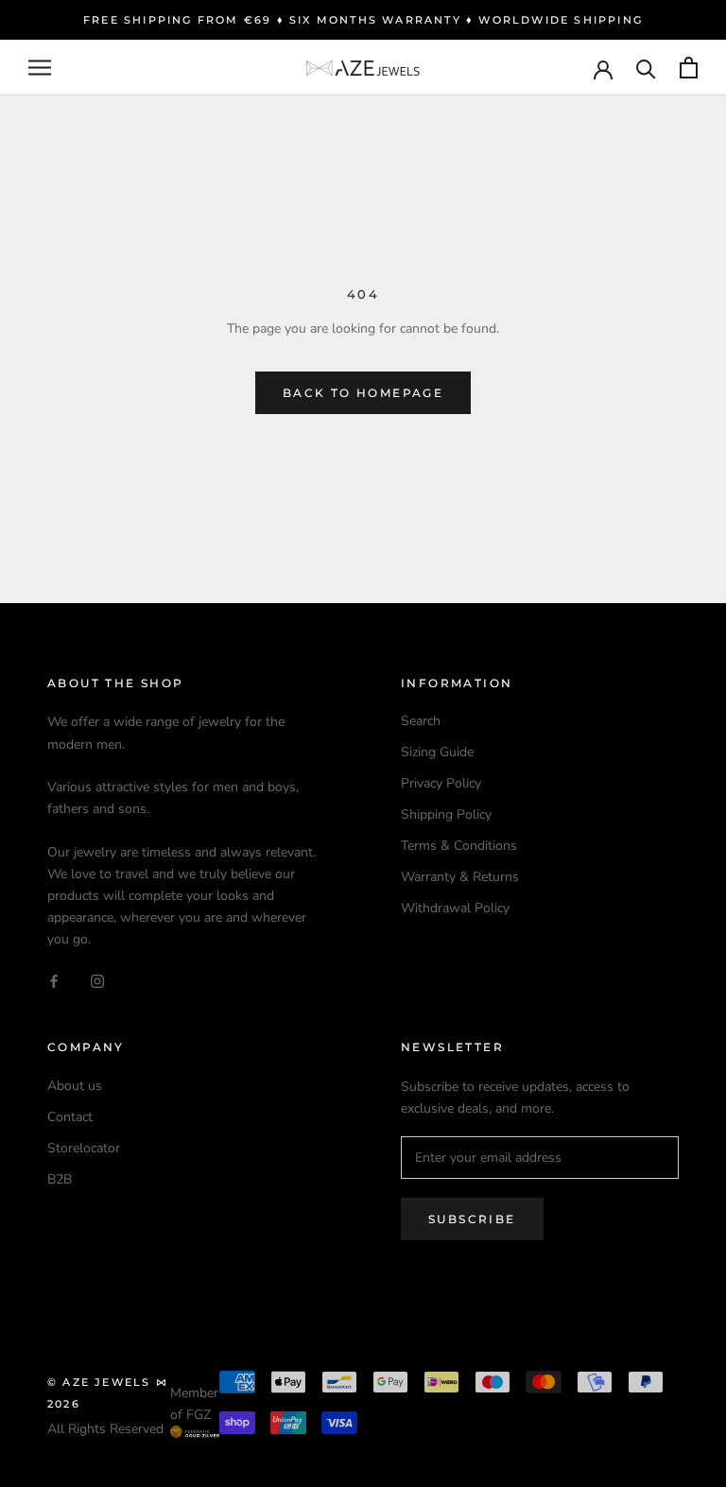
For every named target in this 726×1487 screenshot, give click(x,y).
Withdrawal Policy (455, 908)
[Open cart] (689, 67)
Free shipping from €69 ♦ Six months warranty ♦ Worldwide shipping (363, 19)
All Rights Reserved (105, 1429)
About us (74, 1086)
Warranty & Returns (460, 877)
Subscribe (472, 1219)
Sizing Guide (437, 752)
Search (421, 721)
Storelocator (83, 1148)
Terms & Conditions (459, 846)
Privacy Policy (441, 783)
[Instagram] (97, 980)
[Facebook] (53, 980)
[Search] (646, 68)
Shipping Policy (446, 814)
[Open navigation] (39, 68)
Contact (70, 1117)
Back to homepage (363, 393)
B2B (59, 1179)
